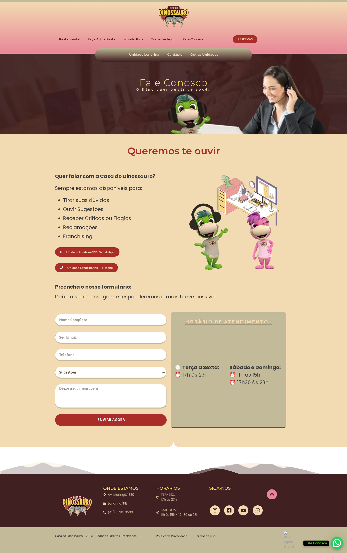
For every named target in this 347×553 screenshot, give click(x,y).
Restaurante (69, 39)
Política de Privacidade (171, 536)
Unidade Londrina (144, 54)
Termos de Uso (205, 536)
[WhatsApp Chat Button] (337, 543)
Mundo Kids (133, 39)
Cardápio (174, 54)
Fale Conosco (193, 39)
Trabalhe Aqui (163, 39)
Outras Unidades (204, 54)
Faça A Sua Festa (101, 39)
